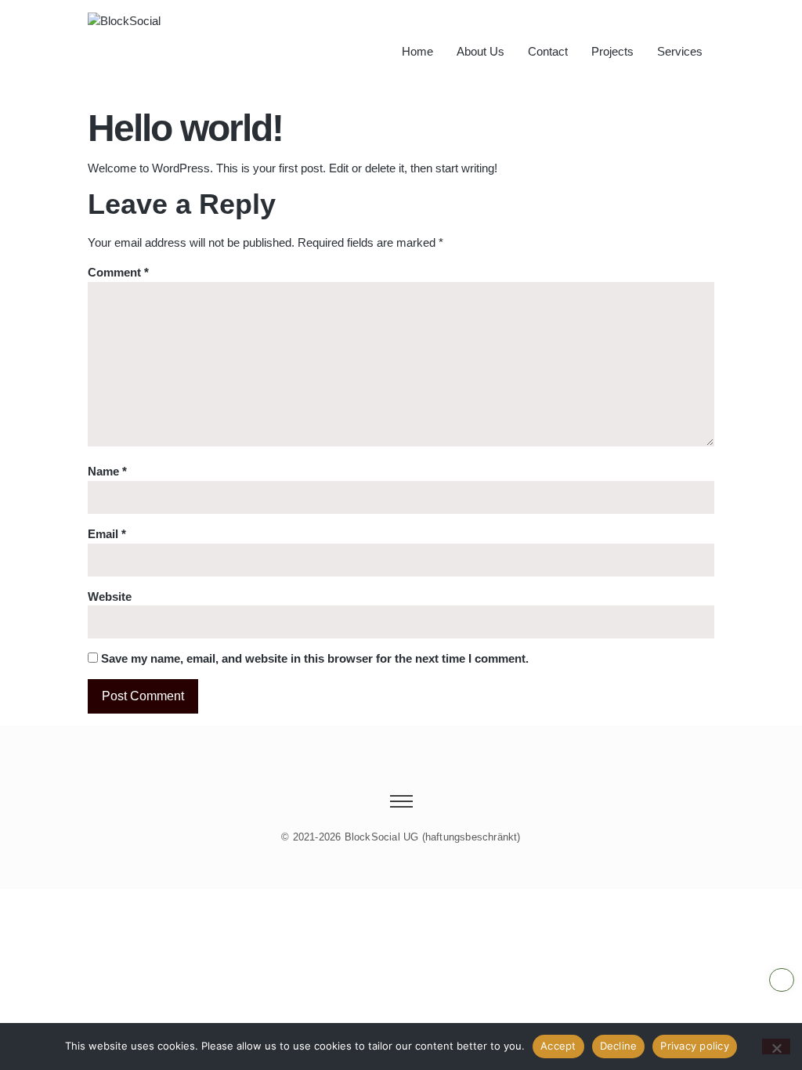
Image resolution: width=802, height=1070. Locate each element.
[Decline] (776, 1046)
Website (110, 596)
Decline (619, 1045)
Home (417, 51)
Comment (118, 272)
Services (680, 51)
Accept (558, 1045)
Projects (612, 51)
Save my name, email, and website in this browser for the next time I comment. (315, 658)
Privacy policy (694, 1045)
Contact (548, 51)
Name (107, 471)
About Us (480, 51)
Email (107, 533)
